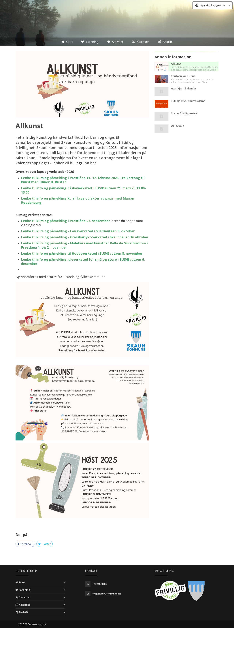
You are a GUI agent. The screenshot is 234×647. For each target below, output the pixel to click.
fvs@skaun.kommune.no (106, 593)
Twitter (46, 544)
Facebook (26, 544)
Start (22, 582)
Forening (24, 590)
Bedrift (23, 612)
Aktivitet (25, 597)
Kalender (24, 604)
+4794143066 (99, 584)
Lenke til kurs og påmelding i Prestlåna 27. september (65, 221)
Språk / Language (213, 5)
